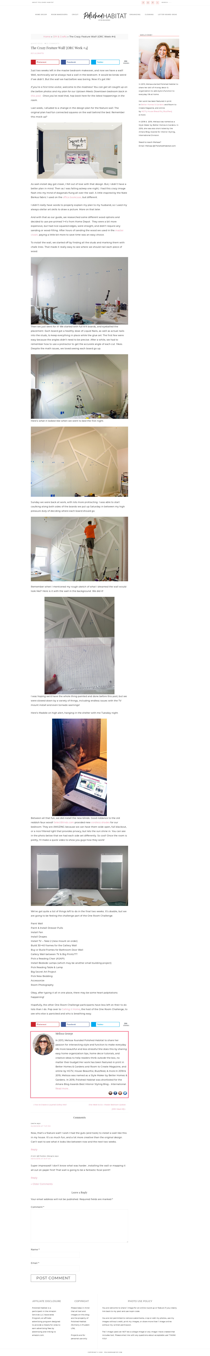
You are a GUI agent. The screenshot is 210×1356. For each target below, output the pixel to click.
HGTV (144, 111)
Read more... (63, 1089)
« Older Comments (42, 1184)
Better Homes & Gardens (152, 105)
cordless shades (100, 823)
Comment (37, 1207)
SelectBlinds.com (64, 823)
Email (35, 1263)
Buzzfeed (167, 111)
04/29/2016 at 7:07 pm (41, 1126)
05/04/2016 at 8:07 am (41, 1158)
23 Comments (52, 43)
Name (35, 1250)
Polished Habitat (105, 16)
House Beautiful (155, 111)
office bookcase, (72, 197)
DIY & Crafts (60, 37)
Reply (34, 1150)
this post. (36, 96)
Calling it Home (71, 1009)
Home (46, 37)
